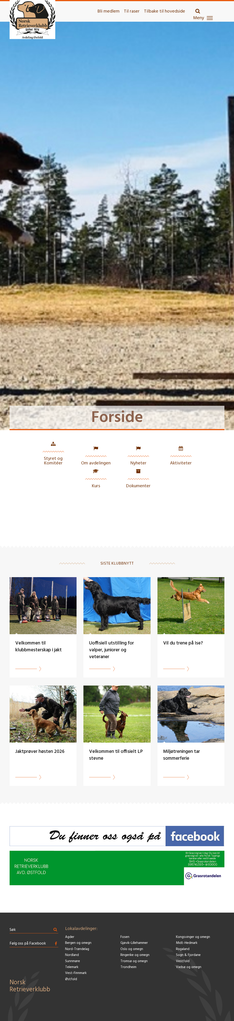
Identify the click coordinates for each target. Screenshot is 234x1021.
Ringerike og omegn (134, 955)
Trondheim (128, 967)
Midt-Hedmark (186, 943)
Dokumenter (138, 486)
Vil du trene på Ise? (183, 643)
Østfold (71, 979)
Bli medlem (108, 11)
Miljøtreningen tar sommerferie (181, 755)
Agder (69, 937)
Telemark (71, 967)
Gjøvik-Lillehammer (134, 943)
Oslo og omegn (131, 949)
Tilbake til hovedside (164, 11)
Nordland (72, 955)
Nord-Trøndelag (77, 949)
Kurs (96, 486)
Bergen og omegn (78, 943)
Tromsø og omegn (134, 961)
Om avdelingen (96, 463)
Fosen (124, 937)
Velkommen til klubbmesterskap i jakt (38, 646)
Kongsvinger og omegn (193, 937)
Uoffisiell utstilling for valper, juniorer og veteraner (111, 650)
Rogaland (182, 949)
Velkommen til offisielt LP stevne (116, 755)
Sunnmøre (72, 961)
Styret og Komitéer (53, 461)
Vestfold (182, 961)
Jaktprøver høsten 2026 (39, 751)
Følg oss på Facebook (28, 943)
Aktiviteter (181, 463)
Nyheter (138, 463)
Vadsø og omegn (188, 967)
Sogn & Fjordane (188, 955)
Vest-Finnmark (76, 973)
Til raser (132, 11)
